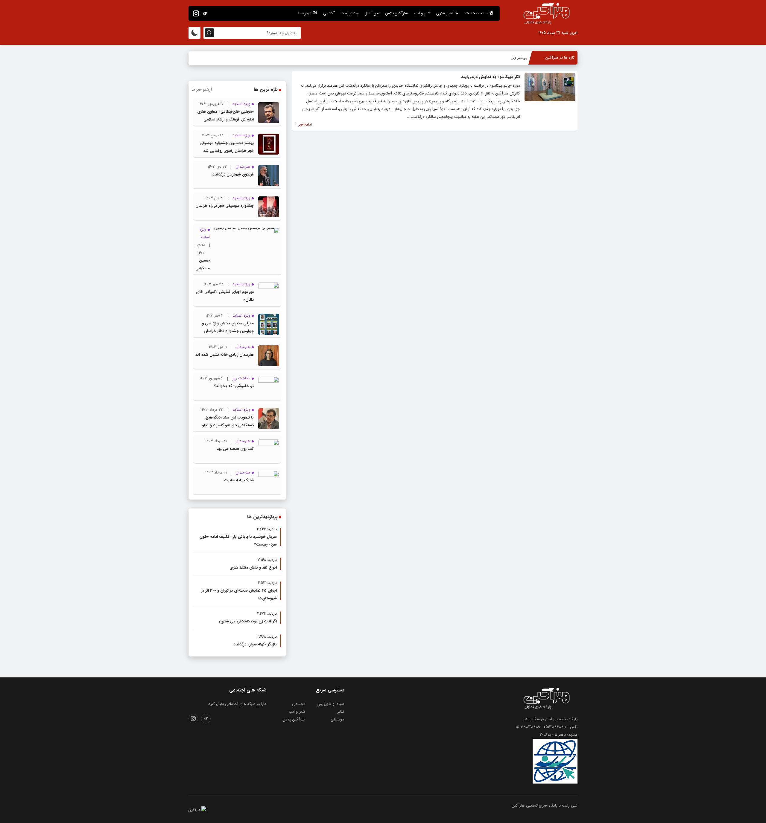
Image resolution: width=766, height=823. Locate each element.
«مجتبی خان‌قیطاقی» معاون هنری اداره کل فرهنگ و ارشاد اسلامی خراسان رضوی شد (225, 119)
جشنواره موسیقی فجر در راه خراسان (224, 206)
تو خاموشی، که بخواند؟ (234, 386)
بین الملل (371, 13)
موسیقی (337, 719)
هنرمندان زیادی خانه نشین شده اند (224, 355)
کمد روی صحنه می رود (235, 449)
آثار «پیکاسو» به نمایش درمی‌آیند (490, 77)
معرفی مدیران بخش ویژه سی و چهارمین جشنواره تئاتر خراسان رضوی (228, 331)
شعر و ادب (422, 13)
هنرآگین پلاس (396, 13)
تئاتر (340, 712)
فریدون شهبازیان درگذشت (233, 174)
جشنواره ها (349, 13)
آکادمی (329, 13)
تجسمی (298, 704)
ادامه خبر (304, 124)
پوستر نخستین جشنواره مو (505, 57)
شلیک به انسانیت (239, 480)
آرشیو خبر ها (202, 89)
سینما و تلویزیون (330, 704)
